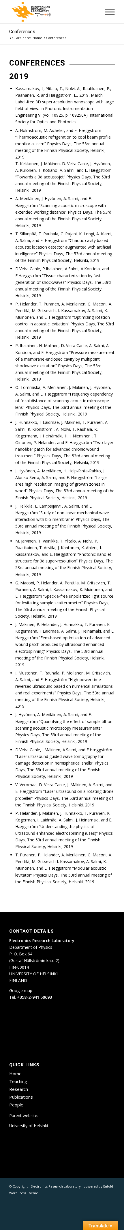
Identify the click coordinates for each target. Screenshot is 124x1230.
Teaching (18, 1081)
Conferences (22, 31)
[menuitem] (107, 11)
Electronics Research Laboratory (56, 1186)
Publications (21, 1097)
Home (15, 1073)
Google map (20, 990)
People (16, 1105)
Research (18, 1089)
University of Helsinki (28, 1125)
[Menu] (107, 11)
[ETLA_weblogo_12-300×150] (51, 11)
